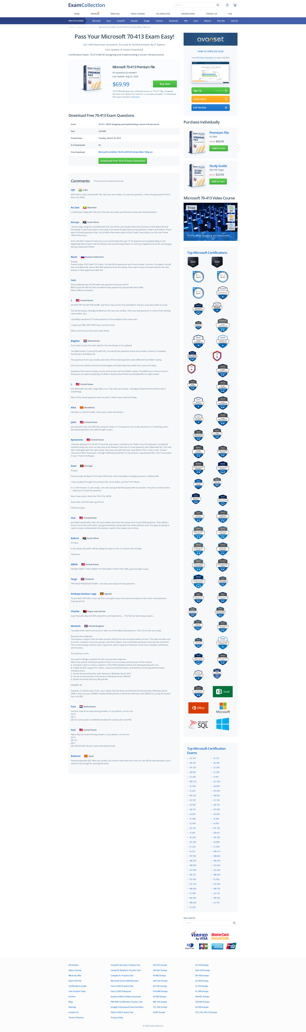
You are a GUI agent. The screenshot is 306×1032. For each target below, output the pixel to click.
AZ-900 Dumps (159, 996)
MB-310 (216, 851)
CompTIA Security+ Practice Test (125, 965)
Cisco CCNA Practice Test (122, 986)
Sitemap (72, 1007)
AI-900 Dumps (159, 975)
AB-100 (193, 763)
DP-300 (193, 842)
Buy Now (165, 83)
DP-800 (216, 809)
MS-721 (193, 874)
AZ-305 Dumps (202, 980)
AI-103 (216, 758)
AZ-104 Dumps (202, 965)
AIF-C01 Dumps (160, 986)
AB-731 (193, 809)
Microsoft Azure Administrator (125, 980)
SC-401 (193, 790)
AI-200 (192, 832)
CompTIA (121, 21)
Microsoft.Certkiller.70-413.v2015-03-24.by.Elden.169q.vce (125, 152)
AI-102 (192, 851)
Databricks (173, 21)
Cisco (108, 21)
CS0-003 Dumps (202, 1001)
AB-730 (216, 804)
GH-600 (216, 865)
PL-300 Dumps (201, 991)
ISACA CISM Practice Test (122, 1012)
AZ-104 (193, 758)
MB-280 (193, 888)
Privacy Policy (117, 1017)
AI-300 (216, 818)
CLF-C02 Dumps (160, 1007)
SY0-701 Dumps (160, 965)
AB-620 (216, 795)
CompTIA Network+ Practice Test (126, 970)
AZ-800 (216, 842)
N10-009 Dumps (160, 991)
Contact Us (73, 1012)
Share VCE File (74, 980)
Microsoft (96, 21)
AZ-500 (193, 804)
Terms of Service (76, 1017)
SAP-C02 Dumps (160, 980)
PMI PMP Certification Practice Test (127, 1001)
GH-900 (193, 870)
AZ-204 (193, 837)
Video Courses (138, 14)
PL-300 (216, 772)
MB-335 (216, 898)
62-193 (216, 902)
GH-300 (216, 781)
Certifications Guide (77, 986)
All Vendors (73, 965)
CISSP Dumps (159, 1012)
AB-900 (193, 772)
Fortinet (159, 21)
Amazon (134, 21)
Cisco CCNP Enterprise (121, 991)
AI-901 (216, 777)
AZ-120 (216, 893)
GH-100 (193, 884)
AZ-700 (193, 800)
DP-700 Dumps (202, 975)
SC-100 (216, 800)
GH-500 (216, 884)
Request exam (188, 14)
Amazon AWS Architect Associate (126, 996)
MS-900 (193, 898)
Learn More (199, 99)
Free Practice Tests (77, 991)
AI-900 (216, 823)
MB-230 (193, 860)
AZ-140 (193, 828)
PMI (186, 21)
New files (115, 14)
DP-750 (216, 828)
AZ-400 (216, 814)
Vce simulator (163, 14)
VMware (207, 21)
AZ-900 (216, 786)
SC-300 (216, 767)
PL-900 (216, 846)
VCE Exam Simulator (205, 57)
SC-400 (193, 893)
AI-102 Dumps (201, 986)
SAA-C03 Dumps (202, 970)
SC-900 (193, 823)
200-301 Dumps (160, 970)
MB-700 (216, 888)
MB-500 (216, 874)
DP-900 (193, 856)
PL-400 (193, 818)
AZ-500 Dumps (202, 1007)
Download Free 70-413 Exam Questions (122, 160)
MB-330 (216, 860)
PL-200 (193, 846)
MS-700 (216, 837)
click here (135, 97)
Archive (71, 996)
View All (234, 21)
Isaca (196, 21)
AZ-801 (193, 814)
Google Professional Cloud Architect (127, 1007)
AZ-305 (216, 763)
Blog (70, 1001)
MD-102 (193, 781)
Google (147, 21)
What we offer (74, 975)
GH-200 (216, 870)
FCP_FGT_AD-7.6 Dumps (206, 1012)
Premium (95, 14)
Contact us (211, 14)
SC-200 (193, 777)
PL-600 (216, 879)
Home (76, 14)
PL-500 (193, 907)
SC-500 (193, 786)
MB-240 (193, 902)
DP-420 (193, 879)
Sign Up (197, 90)
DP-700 (193, 767)
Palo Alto (221, 21)
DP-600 (216, 790)
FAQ (230, 14)
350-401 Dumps (202, 996)
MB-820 (193, 865)
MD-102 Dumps (160, 1001)
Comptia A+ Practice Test (122, 975)
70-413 (93, 27)
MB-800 (216, 856)
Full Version (199, 107)
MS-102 (193, 795)
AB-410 (216, 832)
